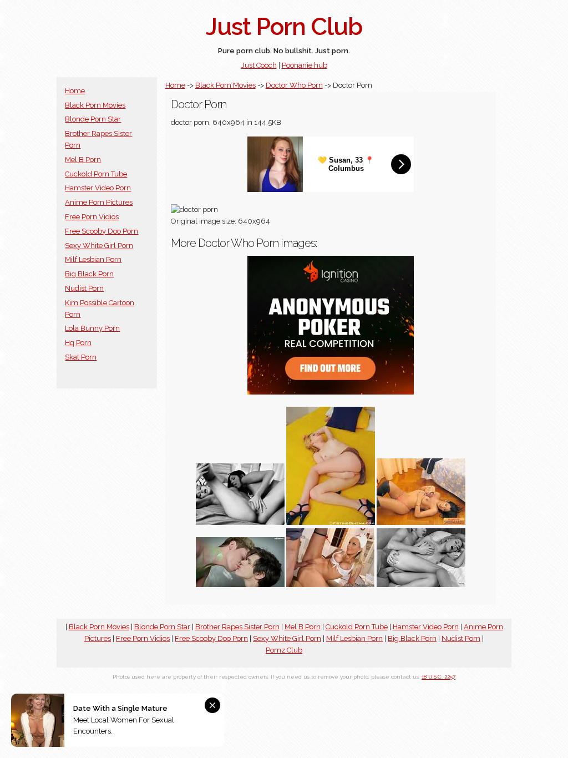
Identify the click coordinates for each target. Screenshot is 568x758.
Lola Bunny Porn (92, 328)
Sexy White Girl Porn (99, 245)
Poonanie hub (304, 65)
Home (75, 91)
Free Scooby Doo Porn (101, 231)
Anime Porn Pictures (99, 202)
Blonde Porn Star (93, 119)
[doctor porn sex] (421, 522)
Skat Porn (81, 357)
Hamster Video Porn (98, 188)
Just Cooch (259, 65)
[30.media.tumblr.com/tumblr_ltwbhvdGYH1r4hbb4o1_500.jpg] (240, 522)
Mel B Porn (83, 159)
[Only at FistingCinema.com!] (330, 522)
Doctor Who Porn (294, 85)
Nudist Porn (84, 288)
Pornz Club (284, 650)
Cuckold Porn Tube (96, 174)
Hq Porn (78, 342)
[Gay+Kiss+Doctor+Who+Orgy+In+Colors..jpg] (240, 584)
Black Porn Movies (95, 105)
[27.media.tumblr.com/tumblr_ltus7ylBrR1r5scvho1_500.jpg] (421, 584)
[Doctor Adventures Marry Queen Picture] (330, 584)
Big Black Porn (89, 274)
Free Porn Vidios (92, 217)
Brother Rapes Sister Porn (237, 627)
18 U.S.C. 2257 (438, 677)
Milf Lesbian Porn (93, 259)
